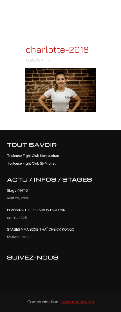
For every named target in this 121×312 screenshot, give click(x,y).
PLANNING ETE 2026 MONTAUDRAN (36, 210)
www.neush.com (77, 301)
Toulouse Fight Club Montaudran (33, 156)
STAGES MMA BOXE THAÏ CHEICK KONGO (40, 230)
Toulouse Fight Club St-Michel (31, 163)
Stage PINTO (17, 191)
